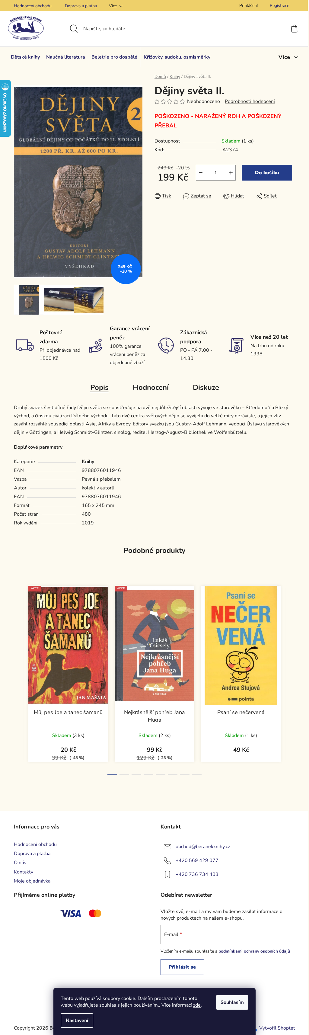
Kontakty (23, 872)
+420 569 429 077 (197, 860)
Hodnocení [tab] (151, 387)
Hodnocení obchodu (33, 6)
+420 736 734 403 (197, 874)
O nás (20, 862)
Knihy (88, 461)
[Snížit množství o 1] (200, 172)
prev (19, 679)
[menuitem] (25, 57)
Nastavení (77, 1020)
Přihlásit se (182, 967)
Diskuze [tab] (206, 387)
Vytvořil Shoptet (277, 1028)
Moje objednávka (32, 881)
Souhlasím (232, 1002)
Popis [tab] (99, 387)
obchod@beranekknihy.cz (203, 846)
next (290, 679)
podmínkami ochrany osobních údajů (254, 951)
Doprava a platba (81, 6)
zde (197, 1005)
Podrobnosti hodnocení (250, 101)
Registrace (279, 5)
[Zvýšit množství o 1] (230, 172)
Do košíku (267, 172)
